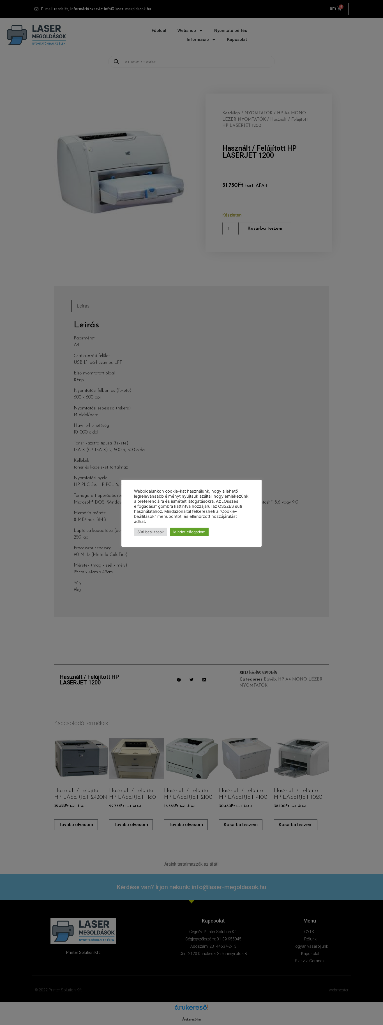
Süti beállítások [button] (150, 532)
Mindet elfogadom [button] (189, 532)
